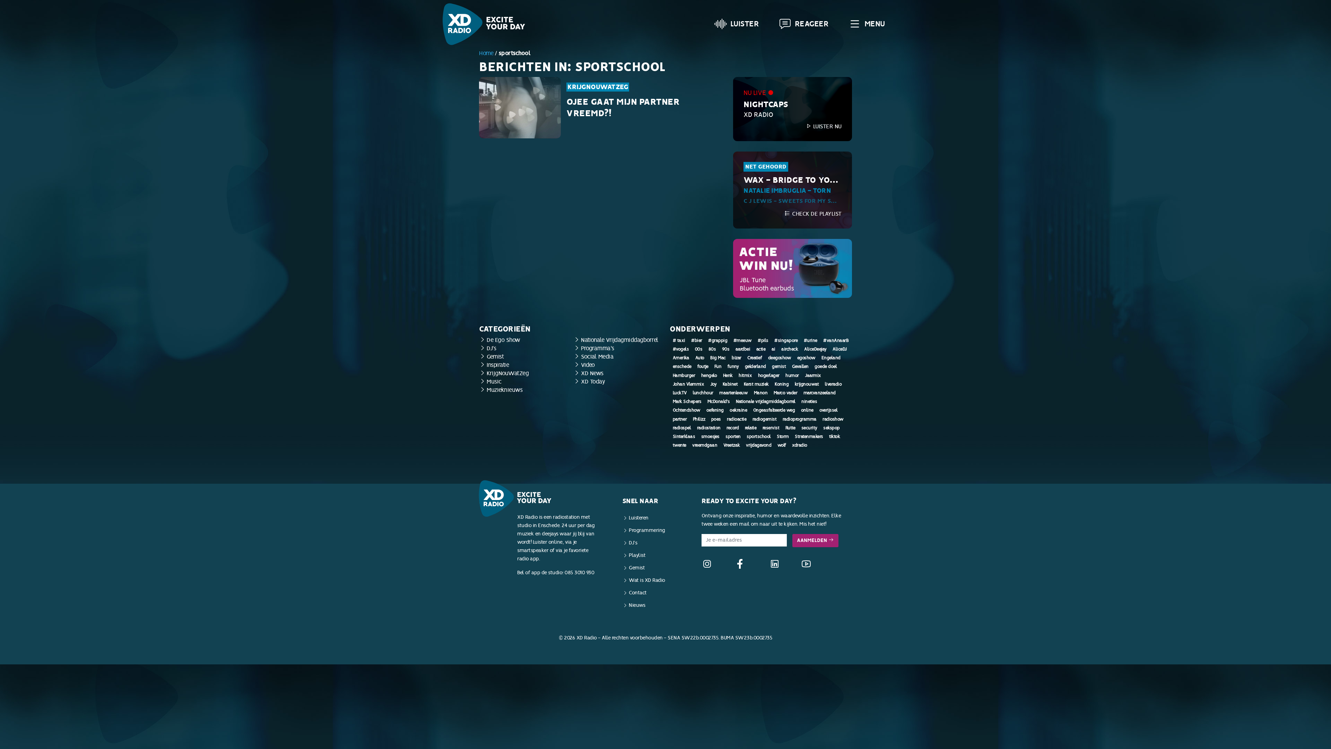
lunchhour (703, 393)
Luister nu (826, 126)
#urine (810, 340)
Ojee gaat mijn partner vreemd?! (622, 108)
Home (486, 53)
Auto (699, 358)
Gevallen (800, 366)
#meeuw (742, 340)
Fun (718, 366)
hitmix (745, 375)
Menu (874, 24)
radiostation (709, 428)
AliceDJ (840, 349)
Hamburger (684, 375)
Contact (638, 592)
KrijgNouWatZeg (597, 87)
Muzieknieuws (504, 390)
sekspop (831, 428)
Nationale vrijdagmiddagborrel (765, 401)
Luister (744, 24)
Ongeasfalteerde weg (774, 410)
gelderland (755, 366)
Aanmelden (812, 540)
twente (679, 445)
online (807, 410)
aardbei (743, 349)
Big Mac (718, 358)
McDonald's (718, 401)
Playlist (637, 555)
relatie (751, 428)
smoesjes (710, 436)
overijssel (828, 410)
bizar (736, 358)
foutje (702, 366)
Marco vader (786, 393)
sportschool (759, 436)
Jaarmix (813, 375)
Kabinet (730, 384)
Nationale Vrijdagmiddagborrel (620, 340)
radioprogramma (800, 419)
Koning (782, 384)
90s (726, 349)
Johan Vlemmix (688, 384)
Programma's (597, 348)
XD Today (593, 381)
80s (712, 349)
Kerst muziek (756, 384)
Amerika (681, 358)
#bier (696, 340)
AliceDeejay (815, 349)
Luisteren (639, 518)
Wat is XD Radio (647, 580)
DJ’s (633, 543)
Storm (783, 436)
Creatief (754, 358)
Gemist (495, 356)
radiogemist (765, 419)
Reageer (812, 24)
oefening (715, 410)
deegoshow (779, 358)
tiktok (834, 436)
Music (494, 381)
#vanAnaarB (836, 340)
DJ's (491, 348)
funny (733, 366)
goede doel (826, 366)
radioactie (736, 419)
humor (792, 375)
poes (716, 419)
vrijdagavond (758, 445)
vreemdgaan (704, 445)
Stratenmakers (809, 436)
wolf (781, 445)
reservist (771, 428)
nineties (809, 401)
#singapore (786, 340)
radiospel (682, 428)
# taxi (679, 340)
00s (699, 349)
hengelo (709, 375)
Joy (713, 384)
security (809, 428)
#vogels (681, 349)
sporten (733, 436)
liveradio (833, 384)
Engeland (831, 358)
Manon (761, 393)
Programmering (647, 530)
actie (761, 349)
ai (773, 349)
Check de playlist (816, 213)
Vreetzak (731, 445)
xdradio (799, 445)
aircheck (789, 349)
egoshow (806, 358)
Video (588, 365)
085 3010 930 (579, 572)
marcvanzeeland (819, 393)
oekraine (738, 410)
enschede (682, 366)
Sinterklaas (684, 436)
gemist (779, 366)
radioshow (833, 419)
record (733, 428)
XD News (592, 373)
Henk (728, 375)
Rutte (790, 428)
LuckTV (680, 393)
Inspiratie (498, 365)
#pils (763, 340)
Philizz (699, 419)
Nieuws (637, 605)
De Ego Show (503, 340)
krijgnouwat (807, 384)
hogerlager (769, 375)
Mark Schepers (687, 401)
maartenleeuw (733, 393)
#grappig (717, 340)
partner (680, 419)
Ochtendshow (687, 410)
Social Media (597, 356)
